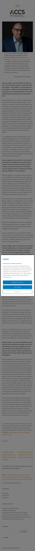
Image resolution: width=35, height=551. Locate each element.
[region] (17, 275)
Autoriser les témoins (17, 282)
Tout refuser (17, 287)
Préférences (17, 291)
